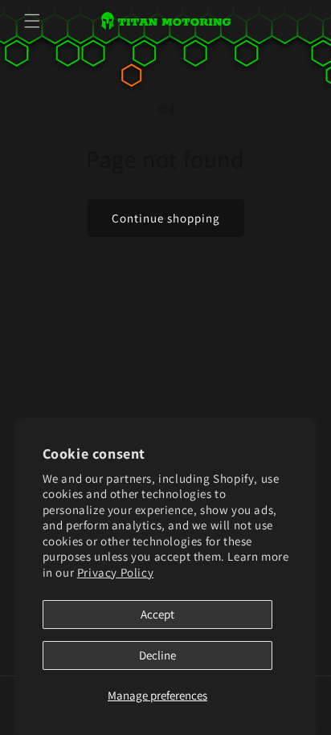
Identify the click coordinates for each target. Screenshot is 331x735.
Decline (157, 655)
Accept (157, 614)
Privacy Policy (115, 572)
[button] (32, 21)
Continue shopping (166, 218)
